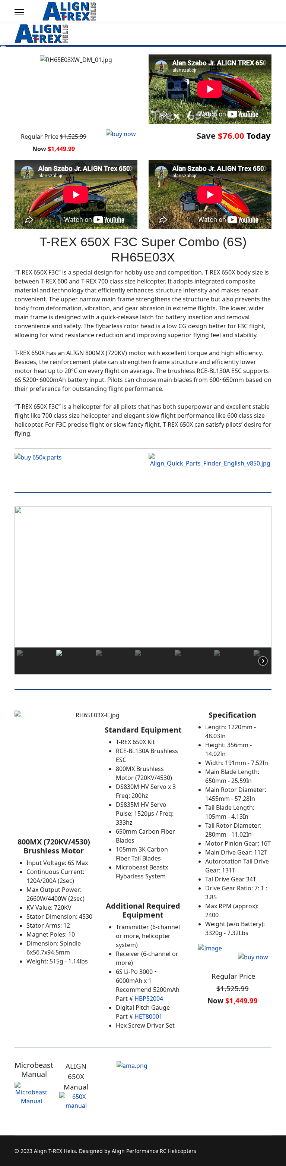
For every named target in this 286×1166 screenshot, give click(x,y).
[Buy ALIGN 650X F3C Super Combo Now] (143, 141)
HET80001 (148, 1016)
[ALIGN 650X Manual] (76, 1111)
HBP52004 (148, 998)
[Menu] (19, 12)
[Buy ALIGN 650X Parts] (76, 464)
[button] (26, 577)
